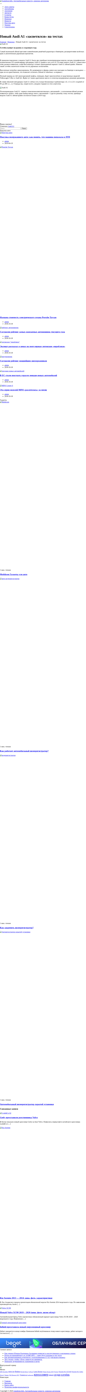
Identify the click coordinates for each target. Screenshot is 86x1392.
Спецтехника (9, 27)
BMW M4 (11, 1372)
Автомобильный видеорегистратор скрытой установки (27, 1104)
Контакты (8, 1383)
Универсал (24, 1375)
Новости (7, 21)
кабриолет (30, 1375)
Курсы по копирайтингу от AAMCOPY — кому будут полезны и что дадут (33, 1355)
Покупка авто (9, 23)
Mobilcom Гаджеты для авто (13, 574)
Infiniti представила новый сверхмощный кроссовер (25, 1327)
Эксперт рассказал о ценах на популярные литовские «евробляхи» (32, 346)
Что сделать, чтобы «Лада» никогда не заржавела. (23, 1359)
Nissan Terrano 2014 (48, 1371)
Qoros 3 (2, 1375)
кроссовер (41, 1374)
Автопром (8, 11)
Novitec (56, 1371)
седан (57, 1374)
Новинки (8, 19)
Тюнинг (7, 25)
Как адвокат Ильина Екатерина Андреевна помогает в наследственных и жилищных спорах (39, 1353)
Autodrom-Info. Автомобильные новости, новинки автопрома (36, 1391)
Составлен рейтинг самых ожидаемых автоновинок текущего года (32, 332)
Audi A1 (11, 126)
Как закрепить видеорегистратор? (17, 928)
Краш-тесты (9, 17)
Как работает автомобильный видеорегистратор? (24, 751)
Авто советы (9, 7)
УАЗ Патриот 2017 (14, 1375)
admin (6, 141)
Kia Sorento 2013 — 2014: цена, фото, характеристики (26, 1298)
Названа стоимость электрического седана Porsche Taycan (28, 317)
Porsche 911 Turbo (77, 1372)
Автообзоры (9, 9)
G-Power (31, 1371)
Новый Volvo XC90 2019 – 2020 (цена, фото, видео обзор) (27, 1312)
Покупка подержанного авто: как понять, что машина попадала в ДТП (35, 137)
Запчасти (7, 13)
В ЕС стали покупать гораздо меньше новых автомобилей (28, 375)
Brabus (17, 1372)
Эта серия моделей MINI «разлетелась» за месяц (23, 390)
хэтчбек (65, 1374)
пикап (51, 1375)
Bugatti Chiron (24, 1371)
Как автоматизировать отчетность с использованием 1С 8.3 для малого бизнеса (34, 1357)
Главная (7, 1381)
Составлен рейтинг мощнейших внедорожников (23, 361)
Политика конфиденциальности (16, 1387)
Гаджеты (7, 15)
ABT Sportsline (4, 1371)
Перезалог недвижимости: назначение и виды (22, 1361)
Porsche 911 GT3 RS (65, 1372)
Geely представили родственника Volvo (19, 1117)
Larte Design (38, 1372)
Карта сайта (9, 1385)
